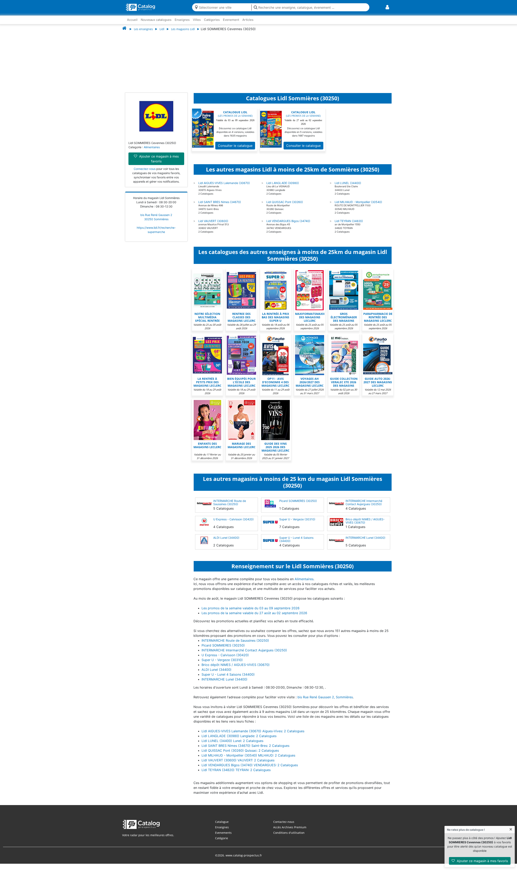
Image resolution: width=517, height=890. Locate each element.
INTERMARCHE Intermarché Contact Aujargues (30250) (364, 502)
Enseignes (182, 20)
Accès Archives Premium (289, 827)
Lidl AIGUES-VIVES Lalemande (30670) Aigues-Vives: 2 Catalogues (253, 731)
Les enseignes (143, 29)
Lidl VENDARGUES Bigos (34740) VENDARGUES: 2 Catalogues (250, 765)
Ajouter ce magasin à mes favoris (482, 861)
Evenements (223, 833)
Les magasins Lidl (183, 29)
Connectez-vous (145, 168)
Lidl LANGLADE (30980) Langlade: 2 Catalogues (239, 736)
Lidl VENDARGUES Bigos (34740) (288, 221)
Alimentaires (152, 147)
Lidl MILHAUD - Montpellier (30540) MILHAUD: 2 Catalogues (248, 755)
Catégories (212, 20)
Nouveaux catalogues (156, 20)
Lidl (162, 29)
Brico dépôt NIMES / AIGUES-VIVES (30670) (365, 520)
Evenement (231, 20)
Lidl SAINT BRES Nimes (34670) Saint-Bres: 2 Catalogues (245, 746)
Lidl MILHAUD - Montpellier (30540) (358, 202)
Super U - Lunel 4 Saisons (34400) (296, 539)
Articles (247, 20)
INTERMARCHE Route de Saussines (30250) (229, 502)
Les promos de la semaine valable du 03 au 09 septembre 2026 (250, 608)
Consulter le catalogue (235, 146)
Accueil (132, 20)
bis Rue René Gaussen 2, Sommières (325, 697)
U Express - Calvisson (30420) (233, 519)
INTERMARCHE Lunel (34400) (365, 537)
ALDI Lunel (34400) (226, 537)
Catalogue (222, 822)
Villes (197, 20)
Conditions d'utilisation (289, 833)
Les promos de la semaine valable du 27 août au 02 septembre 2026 (254, 613)
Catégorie (221, 838)
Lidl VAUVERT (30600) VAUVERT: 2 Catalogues (238, 760)
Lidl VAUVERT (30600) (213, 221)
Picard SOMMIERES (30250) (298, 501)
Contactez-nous (283, 822)
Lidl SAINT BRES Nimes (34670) (219, 202)
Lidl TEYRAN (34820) (349, 221)
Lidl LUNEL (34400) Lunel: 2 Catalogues (232, 741)
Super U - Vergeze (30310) (297, 519)
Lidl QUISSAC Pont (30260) (284, 202)
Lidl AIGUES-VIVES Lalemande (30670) (224, 183)
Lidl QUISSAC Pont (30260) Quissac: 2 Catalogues (240, 750)
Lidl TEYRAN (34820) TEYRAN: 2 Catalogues (236, 770)
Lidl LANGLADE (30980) (282, 183)
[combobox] (224, 7)
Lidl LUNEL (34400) (348, 183)
